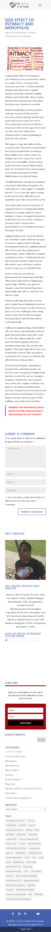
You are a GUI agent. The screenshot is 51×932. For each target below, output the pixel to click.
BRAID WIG (33, 834)
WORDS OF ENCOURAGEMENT (18, 899)
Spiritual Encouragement (15, 885)
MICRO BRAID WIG (13, 867)
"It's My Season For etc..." (15, 821)
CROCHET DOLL (34, 844)
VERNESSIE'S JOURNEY (25, 890)
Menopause (22, 32)
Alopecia (32, 825)
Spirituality (31, 885)
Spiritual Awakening (31, 881)
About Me (22, 825)
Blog (37, 830)
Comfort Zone (11, 839)
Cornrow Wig (11, 844)
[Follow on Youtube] (38, 913)
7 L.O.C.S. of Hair (13, 751)
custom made (34, 848)
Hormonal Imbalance (14, 858)
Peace (26, 871)
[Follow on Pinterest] (25, 913)
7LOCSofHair (11, 825)
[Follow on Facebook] (13, 913)
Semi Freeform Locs (14, 881)
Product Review (13, 779)
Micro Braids (31, 862)
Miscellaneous (12, 765)
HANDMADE (21, 853)
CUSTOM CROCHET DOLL (16, 848)
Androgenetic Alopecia (14, 830)
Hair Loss (9, 853)
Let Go (27, 858)
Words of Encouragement (18, 798)
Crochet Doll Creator (15, 756)
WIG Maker (10, 793)
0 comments (25, 36)
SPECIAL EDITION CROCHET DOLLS (23, 788)
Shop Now (10, 784)
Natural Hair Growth (13, 871)
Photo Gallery (12, 770)
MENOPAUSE (18, 862)
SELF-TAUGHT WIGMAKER (26, 876)
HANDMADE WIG (35, 853)
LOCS (41, 858)
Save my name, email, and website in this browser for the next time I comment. (24, 501)
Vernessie (9, 890)
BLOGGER (10, 834)
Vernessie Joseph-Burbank (16, 894)
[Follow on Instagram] (19, 913)
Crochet (22, 844)
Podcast (9, 775)
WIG (30, 894)
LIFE (34, 858)
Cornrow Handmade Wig (28, 839)
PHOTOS (9, 876)
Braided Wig (21, 834)
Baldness (29, 830)
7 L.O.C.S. (31, 821)
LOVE (8, 862)
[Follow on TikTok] (31, 913)
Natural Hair (27, 867)
